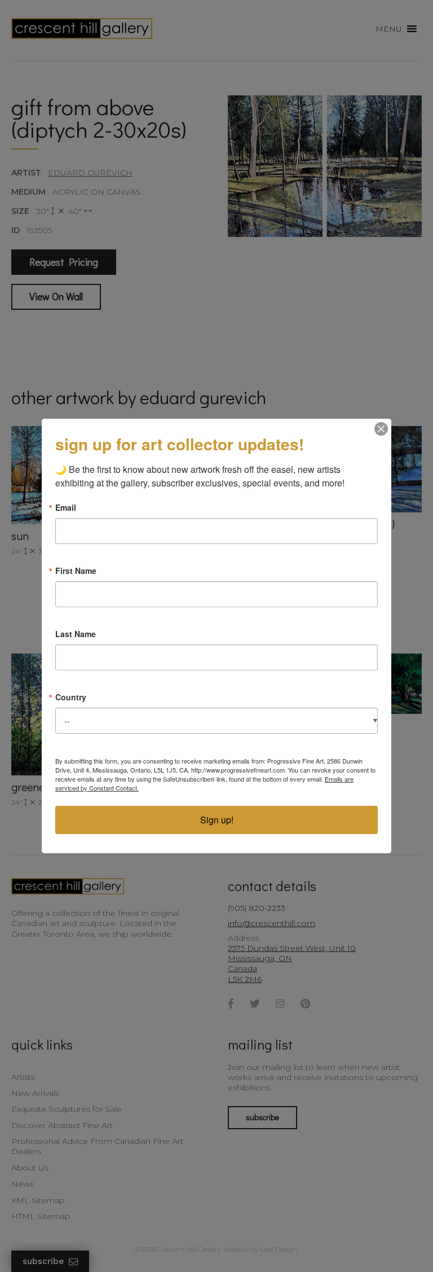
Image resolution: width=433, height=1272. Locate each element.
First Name (75, 570)
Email (65, 507)
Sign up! (216, 819)
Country (70, 697)
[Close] (381, 429)
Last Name (75, 634)
